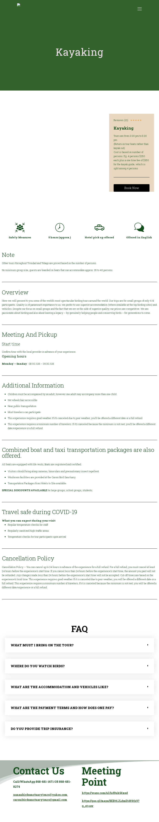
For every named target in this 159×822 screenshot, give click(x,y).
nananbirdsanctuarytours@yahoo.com (40, 794)
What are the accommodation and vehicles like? (59, 687)
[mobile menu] (139, 8)
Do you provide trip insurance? (42, 729)
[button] (79, 645)
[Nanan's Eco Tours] (24, 8)
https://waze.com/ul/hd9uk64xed (105, 793)
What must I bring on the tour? (42, 645)
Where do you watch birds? (38, 666)
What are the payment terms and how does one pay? (62, 708)
